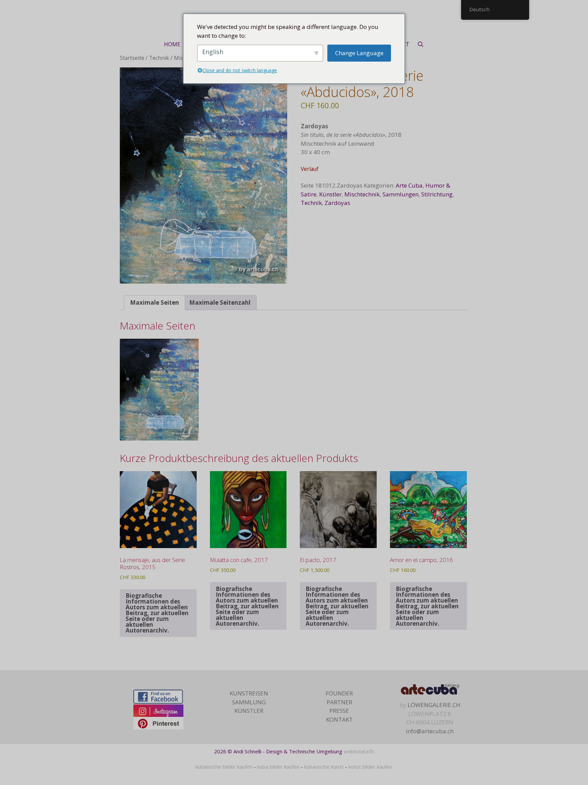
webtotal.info (359, 751)
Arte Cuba (409, 185)
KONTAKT (339, 719)
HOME (172, 44)
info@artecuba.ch (430, 731)
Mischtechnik (362, 194)
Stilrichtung (437, 194)
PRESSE (339, 711)
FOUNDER (339, 693)
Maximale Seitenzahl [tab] (219, 302)
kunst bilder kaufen (370, 766)
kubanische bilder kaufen (224, 766)
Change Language (359, 53)
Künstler (330, 194)
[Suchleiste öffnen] (420, 44)
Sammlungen (400, 194)
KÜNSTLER (248, 711)
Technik (159, 58)
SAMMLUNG (249, 702)
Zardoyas (337, 203)
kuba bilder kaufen (278, 766)
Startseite (132, 58)
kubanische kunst (324, 766)
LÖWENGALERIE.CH (434, 705)
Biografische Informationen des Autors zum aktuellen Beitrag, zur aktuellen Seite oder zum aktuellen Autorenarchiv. (157, 613)
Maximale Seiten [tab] (154, 302)
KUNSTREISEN (249, 693)
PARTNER (339, 702)
